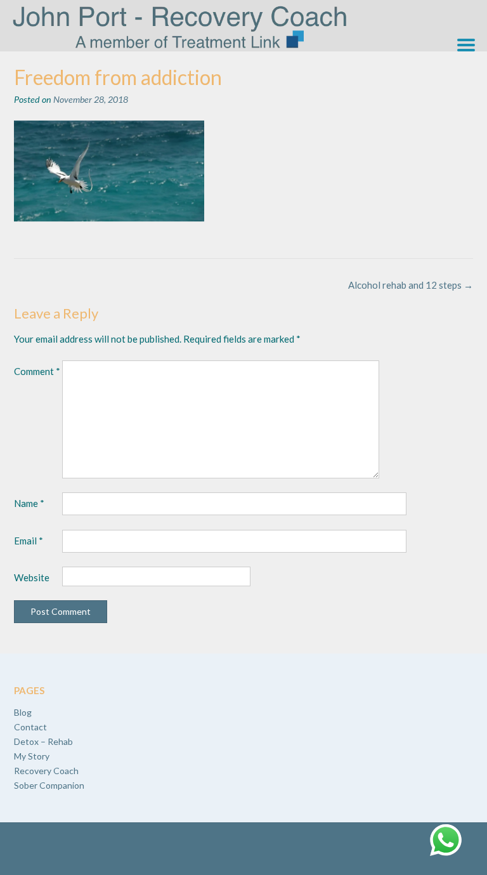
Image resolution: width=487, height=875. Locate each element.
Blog (23, 712)
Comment (37, 371)
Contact (30, 726)
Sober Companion (49, 785)
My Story (31, 756)
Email (28, 540)
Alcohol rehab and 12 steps (410, 285)
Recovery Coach (46, 770)
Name (29, 503)
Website (31, 577)
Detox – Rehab (43, 741)
